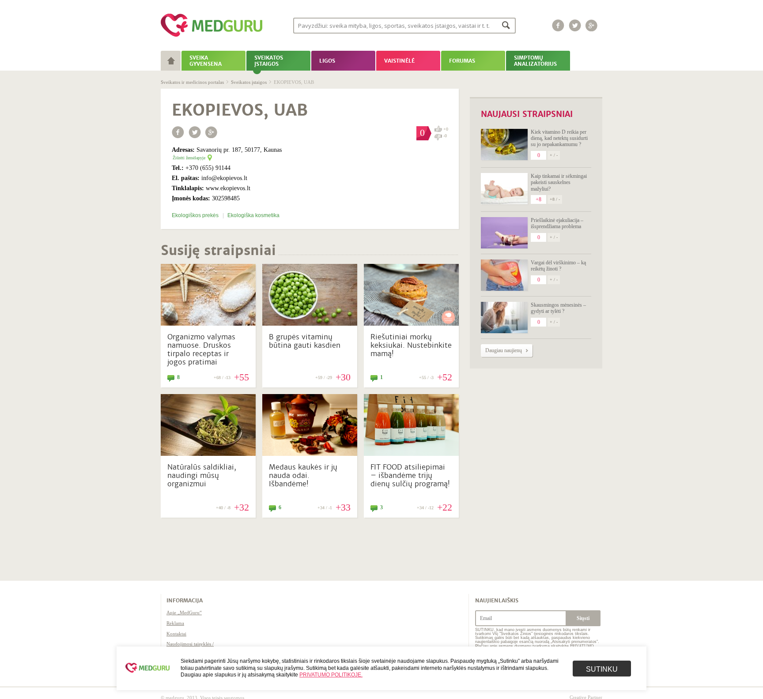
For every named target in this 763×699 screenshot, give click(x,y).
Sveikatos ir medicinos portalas (192, 82)
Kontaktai (176, 633)
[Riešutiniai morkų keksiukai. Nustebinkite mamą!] (411, 323)
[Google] (591, 25)
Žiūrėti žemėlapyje (189, 157)
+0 (445, 129)
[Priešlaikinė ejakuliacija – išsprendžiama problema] (504, 232)
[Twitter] (575, 25)
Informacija (184, 600)
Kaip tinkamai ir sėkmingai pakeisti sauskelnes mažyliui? (559, 182)
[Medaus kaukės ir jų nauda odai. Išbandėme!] (309, 453)
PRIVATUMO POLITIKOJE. (331, 675)
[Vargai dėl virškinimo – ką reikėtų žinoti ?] (504, 275)
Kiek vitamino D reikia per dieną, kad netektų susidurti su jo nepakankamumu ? (559, 138)
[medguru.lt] (211, 37)
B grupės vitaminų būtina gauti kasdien (304, 341)
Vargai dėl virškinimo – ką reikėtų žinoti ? (558, 265)
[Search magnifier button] (506, 25)
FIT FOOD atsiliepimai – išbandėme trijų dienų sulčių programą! (410, 475)
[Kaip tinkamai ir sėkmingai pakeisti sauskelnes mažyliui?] (504, 188)
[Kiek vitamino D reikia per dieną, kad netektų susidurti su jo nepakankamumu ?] (504, 144)
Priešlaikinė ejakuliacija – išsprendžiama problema (557, 223)
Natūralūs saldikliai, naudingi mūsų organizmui (201, 475)
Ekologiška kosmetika (253, 215)
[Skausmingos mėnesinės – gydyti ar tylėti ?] (504, 317)
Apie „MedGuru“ (184, 612)
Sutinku (602, 669)
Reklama (175, 623)
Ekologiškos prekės (196, 215)
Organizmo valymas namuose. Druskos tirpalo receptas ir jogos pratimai (201, 349)
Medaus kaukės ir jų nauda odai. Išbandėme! (303, 475)
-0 (445, 136)
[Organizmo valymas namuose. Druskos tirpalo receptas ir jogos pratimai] (208, 323)
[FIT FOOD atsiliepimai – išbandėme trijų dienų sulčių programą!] (411, 453)
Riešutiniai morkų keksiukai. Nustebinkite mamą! (411, 345)
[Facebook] (558, 25)
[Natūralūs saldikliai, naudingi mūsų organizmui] (208, 453)
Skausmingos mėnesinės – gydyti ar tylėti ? (558, 308)
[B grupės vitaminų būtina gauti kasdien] (309, 323)
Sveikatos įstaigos (249, 82)
